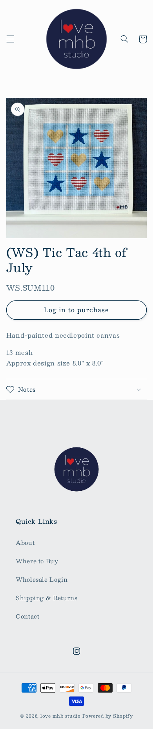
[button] (10, 39)
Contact (27, 616)
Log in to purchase (76, 309)
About (25, 542)
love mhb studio (60, 716)
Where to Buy (37, 561)
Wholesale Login (41, 579)
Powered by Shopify (107, 716)
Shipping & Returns (46, 597)
